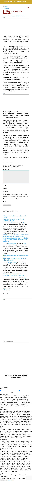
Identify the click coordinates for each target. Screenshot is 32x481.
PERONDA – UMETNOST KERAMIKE (13, 276)
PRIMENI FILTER (4, 480)
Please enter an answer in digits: (11, 199)
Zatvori (5, 387)
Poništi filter (10, 480)
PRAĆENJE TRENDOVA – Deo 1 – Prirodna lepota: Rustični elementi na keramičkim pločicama (15, 239)
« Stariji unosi (6, 290)
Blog (24, 16)
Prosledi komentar (7, 204)
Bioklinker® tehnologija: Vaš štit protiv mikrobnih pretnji (14, 259)
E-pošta (5, 188)
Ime (4, 185)
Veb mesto (5, 191)
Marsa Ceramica (12, 16)
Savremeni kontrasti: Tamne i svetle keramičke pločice (13, 220)
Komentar (6, 169)
